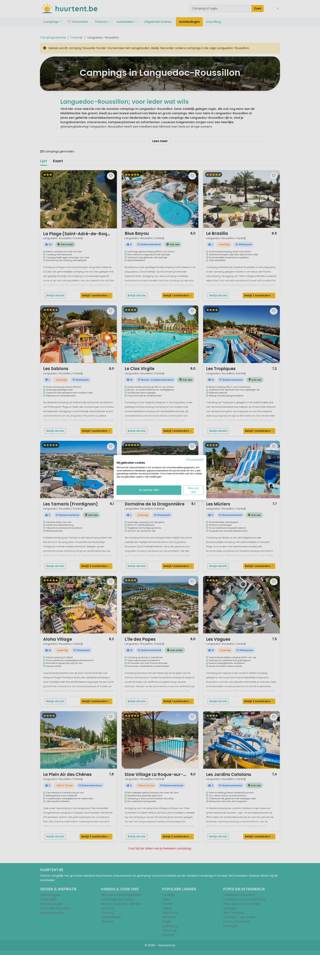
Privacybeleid (195, 460)
